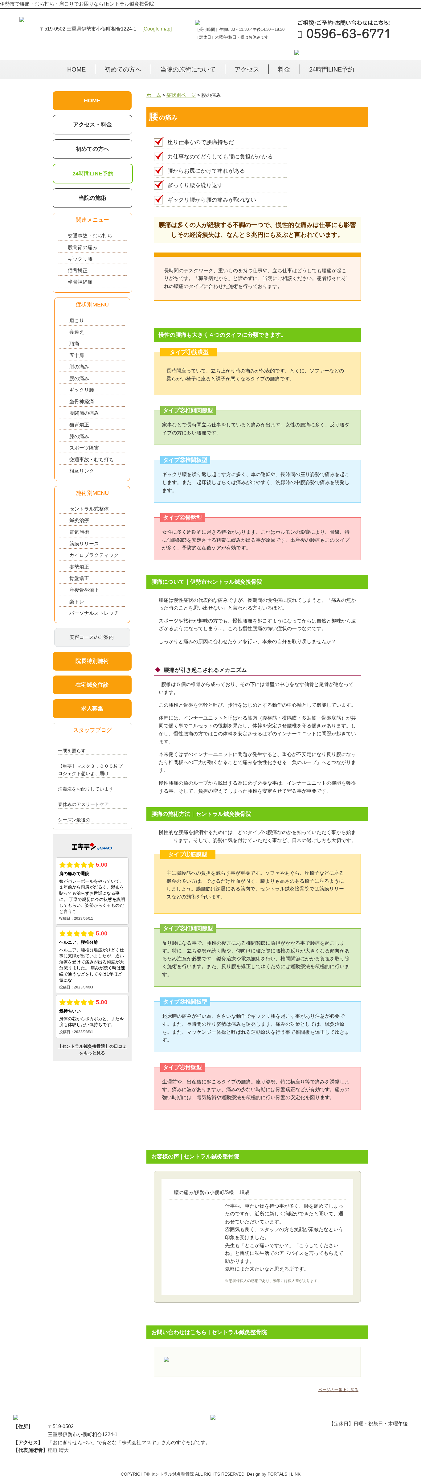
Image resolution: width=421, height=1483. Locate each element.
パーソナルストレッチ (94, 613)
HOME (76, 69)
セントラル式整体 (89, 508)
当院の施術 (92, 198)
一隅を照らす (72, 750)
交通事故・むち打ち (90, 235)
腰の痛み (79, 378)
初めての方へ (122, 69)
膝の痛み (79, 436)
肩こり (76, 320)
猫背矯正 (78, 270)
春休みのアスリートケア (83, 804)
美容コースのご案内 (91, 637)
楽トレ (76, 601)
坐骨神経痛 (80, 282)
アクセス (247, 69)
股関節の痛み (82, 247)
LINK (295, 1474)
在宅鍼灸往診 (92, 685)
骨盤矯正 (79, 578)
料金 (284, 69)
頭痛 (74, 343)
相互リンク (81, 471)
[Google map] (157, 28)
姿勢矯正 (79, 566)
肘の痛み (79, 366)
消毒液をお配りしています (85, 788)
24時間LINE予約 (331, 69)
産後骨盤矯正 (84, 590)
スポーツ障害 (84, 447)
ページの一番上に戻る (338, 1389)
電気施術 (79, 532)
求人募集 (92, 708)
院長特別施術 (92, 661)
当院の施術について (188, 69)
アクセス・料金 (92, 124)
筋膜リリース (84, 543)
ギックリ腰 (80, 258)
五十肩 (76, 355)
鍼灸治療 (79, 520)
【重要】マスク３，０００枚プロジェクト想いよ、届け (90, 769)
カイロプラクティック (94, 555)
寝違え (76, 332)
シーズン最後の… (76, 819)
